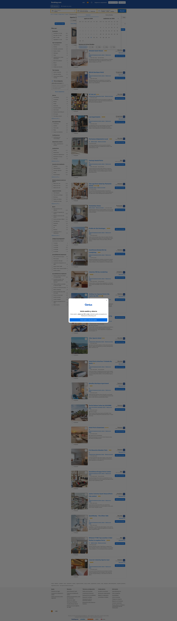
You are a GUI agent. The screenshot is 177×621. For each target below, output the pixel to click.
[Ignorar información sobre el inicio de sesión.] (106, 300)
